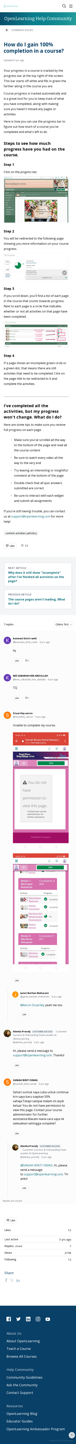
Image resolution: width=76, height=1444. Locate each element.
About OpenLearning (23, 1341)
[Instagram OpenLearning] (38, 1319)
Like (12, 546)
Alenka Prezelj (32, 1031)
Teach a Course (18, 1348)
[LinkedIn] (18, 1280)
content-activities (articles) (21, 533)
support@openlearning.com (30, 516)
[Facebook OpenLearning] (8, 1319)
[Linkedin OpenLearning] (28, 1319)
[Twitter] (12, 1280)
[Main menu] (71, 6)
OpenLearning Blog (21, 1413)
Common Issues (22, 30)
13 (26, 545)
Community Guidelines (24, 1377)
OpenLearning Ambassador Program (35, 1429)
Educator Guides (19, 1421)
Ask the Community (22, 1385)
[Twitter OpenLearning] (18, 1319)
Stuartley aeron (23, 713)
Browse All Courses (21, 1356)
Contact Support (19, 1392)
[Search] (64, 6)
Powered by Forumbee (61, 1440)
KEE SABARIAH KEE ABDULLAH (30, 675)
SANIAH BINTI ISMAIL (25, 1080)
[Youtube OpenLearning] (48, 1319)
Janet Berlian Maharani (34, 993)
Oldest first (62, 624)
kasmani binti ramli (25, 638)
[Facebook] (6, 1280)
